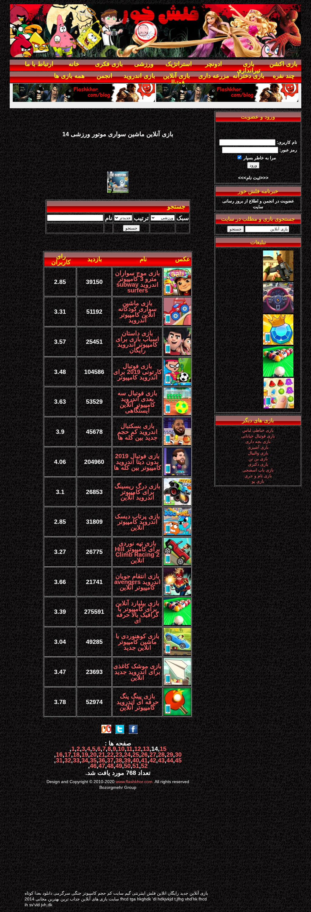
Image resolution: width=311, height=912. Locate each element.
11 (129, 748)
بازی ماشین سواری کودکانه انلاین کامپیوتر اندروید (137, 311)
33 (76, 760)
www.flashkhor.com (134, 781)
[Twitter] (278, 311)
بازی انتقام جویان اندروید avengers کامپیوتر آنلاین (137, 582)
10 (121, 748)
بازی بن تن (258, 458)
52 (144, 765)
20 (93, 754)
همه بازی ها (69, 75)
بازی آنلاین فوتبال (176, 78)
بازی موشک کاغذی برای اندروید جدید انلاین (137, 672)
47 (101, 765)
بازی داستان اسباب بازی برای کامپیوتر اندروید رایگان (137, 342)
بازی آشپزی (258, 447)
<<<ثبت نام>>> (253, 177)
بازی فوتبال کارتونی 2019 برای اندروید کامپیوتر (137, 372)
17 (67, 754)
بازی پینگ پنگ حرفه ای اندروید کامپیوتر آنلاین (138, 702)
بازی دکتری (258, 464)
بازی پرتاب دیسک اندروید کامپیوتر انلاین (137, 522)
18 (76, 754)
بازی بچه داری (258, 441)
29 (169, 754)
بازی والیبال (258, 453)
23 (118, 754)
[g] (278, 279)
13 (146, 748)
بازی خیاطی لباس (258, 430)
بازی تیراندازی (249, 67)
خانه (74, 63)
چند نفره (284, 75)
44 (169, 760)
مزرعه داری (213, 75)
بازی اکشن (283, 63)
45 (178, 760)
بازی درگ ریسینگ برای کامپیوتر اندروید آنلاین (137, 492)
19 (84, 754)
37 (110, 760)
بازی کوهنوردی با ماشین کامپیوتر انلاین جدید (137, 642)
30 (178, 754)
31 (59, 760)
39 (127, 760)
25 (135, 754)
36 (101, 760)
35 (93, 760)
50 (127, 765)
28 (161, 754)
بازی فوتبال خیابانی (258, 436)
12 (137, 748)
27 (152, 754)
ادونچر (213, 63)
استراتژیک (179, 63)
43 (161, 760)
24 (127, 754)
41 (144, 760)
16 (59, 754)
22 (110, 754)
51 (135, 765)
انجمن (104, 75)
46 (93, 765)
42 (152, 760)
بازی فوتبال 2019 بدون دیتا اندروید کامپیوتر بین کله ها (137, 462)
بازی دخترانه (249, 75)
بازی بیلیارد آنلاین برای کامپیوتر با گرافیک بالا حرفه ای (137, 612)
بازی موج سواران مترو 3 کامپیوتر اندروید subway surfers (137, 281)
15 (163, 748)
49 (118, 765)
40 (135, 760)
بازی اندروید (139, 75)
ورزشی (144, 63)
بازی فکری (109, 63)
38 (118, 760)
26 (144, 754)
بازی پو (258, 481)
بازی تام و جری (258, 475)
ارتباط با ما (39, 63)
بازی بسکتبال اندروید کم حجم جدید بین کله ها (137, 431)
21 (101, 754)
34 (84, 760)
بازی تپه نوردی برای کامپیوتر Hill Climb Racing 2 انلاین (137, 552)
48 (110, 765)
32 (67, 760)
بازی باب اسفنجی (258, 470)
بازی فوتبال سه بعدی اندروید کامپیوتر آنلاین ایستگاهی (137, 401)
